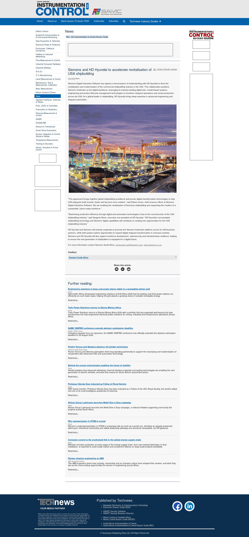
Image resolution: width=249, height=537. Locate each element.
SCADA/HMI (41, 122)
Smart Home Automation (46, 130)
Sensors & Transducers (45, 126)
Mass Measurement (44, 88)
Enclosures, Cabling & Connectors (45, 49)
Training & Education (44, 143)
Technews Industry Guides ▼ (145, 21)
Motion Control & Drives (46, 92)
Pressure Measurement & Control (46, 114)
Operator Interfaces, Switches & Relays (48, 100)
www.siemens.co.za (153, 245)
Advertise (113, 21)
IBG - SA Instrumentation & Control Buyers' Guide (87, 36)
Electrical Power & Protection (48, 44)
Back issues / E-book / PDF (75, 21)
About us (52, 21)
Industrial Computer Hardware (48, 64)
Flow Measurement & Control (48, 60)
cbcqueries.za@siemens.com (129, 245)
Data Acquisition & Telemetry (48, 41)
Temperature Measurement (47, 140)
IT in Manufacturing (44, 75)
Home (40, 21)
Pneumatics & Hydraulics (46, 109)
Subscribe (99, 21)
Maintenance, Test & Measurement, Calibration (46, 83)
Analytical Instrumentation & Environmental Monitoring (47, 36)
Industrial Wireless (43, 67)
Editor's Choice (42, 31)
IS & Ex (39, 71)
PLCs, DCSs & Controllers (47, 105)
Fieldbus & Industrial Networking (44, 55)
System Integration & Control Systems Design (48, 135)
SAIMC (39, 119)
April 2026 (71, 78)
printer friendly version (166, 69)
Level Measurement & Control (48, 79)
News (38, 96)
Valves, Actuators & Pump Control (47, 148)
